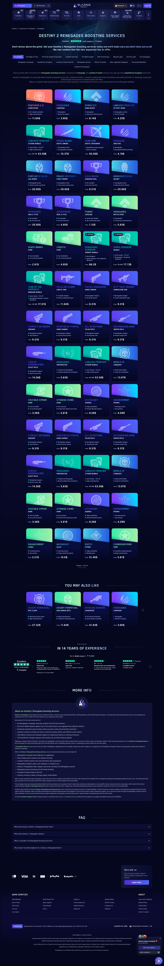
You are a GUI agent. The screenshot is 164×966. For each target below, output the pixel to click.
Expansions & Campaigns (27, 28)
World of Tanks (109, 902)
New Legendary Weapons (119, 62)
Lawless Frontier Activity (65, 62)
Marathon (77, 909)
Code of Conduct (143, 912)
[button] (21, 610)
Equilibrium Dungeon (44, 62)
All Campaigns (145, 57)
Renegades (18, 57)
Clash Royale (47, 905)
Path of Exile (16, 902)
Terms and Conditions (145, 899)
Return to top (82, 567)
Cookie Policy (142, 905)
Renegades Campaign (26, 62)
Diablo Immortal (79, 905)
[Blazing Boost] (82, 6)
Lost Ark (14, 909)
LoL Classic (15, 912)
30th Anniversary (103, 57)
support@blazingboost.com (66, 926)
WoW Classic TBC (48, 899)
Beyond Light (118, 57)
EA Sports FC (109, 905)
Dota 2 (45, 909)
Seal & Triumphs (100, 62)
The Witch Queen (88, 57)
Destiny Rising (109, 899)
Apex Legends (47, 902)
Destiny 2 (15, 28)
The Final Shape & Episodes (52, 57)
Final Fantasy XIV (79, 902)
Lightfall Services (71, 57)
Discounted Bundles (139, 62)
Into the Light (131, 57)
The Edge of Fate (32, 57)
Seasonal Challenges (82, 67)
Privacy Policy (142, 909)
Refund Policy (142, 902)
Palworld (107, 909)
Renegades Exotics (84, 62)
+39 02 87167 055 (81, 926)
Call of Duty (15, 905)
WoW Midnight (16, 899)
